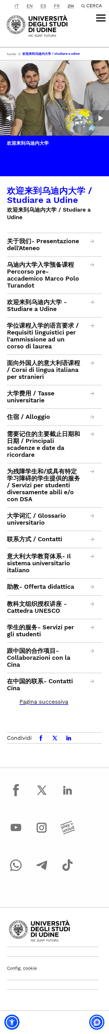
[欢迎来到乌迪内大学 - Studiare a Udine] (92, 302)
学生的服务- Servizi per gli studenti (40, 631)
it (17, 6)
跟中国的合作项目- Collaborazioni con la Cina (38, 657)
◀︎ (8, 118)
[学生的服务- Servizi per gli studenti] (92, 627)
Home (11, 54)
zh (70, 6)
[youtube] (16, 833)
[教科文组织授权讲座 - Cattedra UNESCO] (92, 604)
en (29, 6)
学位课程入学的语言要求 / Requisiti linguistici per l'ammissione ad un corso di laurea (43, 336)
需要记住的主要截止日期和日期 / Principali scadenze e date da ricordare (43, 444)
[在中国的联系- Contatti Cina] (92, 681)
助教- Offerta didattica (40, 586)
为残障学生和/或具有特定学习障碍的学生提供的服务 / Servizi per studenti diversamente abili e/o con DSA (43, 485)
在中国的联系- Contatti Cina (40, 685)
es (43, 6)
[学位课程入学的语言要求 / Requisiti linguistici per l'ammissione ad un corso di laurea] (92, 325)
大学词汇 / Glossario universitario (36, 519)
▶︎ (100, 118)
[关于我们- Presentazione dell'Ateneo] (92, 241)
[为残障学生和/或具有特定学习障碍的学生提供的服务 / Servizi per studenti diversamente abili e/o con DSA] (92, 471)
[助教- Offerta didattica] (92, 586)
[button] (12, 1022)
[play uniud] (67, 833)
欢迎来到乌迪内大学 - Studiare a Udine (37, 305)
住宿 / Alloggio (28, 416)
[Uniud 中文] (37, 25)
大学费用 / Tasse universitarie (30, 397)
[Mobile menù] (101, 18)
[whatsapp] (16, 870)
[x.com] (42, 795)
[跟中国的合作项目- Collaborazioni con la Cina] (92, 651)
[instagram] (42, 833)
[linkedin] (67, 795)
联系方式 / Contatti (34, 539)
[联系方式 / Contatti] (92, 539)
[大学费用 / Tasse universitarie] (92, 393)
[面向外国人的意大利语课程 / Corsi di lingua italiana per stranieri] (92, 363)
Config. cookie (22, 968)
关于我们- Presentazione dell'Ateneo (43, 245)
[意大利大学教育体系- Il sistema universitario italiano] (92, 556)
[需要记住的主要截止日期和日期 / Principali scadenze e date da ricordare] (92, 434)
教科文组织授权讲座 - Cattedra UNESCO (37, 607)
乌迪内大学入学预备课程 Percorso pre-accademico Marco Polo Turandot (43, 275)
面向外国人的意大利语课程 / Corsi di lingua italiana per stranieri (43, 369)
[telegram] (42, 870)
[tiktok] (67, 870)
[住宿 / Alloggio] (92, 417)
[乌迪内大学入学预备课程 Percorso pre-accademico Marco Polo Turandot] (92, 264)
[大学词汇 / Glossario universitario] (92, 515)
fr (57, 6)
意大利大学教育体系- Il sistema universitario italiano (39, 563)
